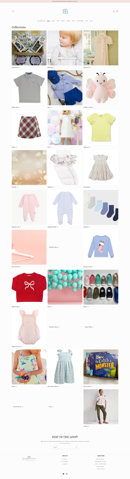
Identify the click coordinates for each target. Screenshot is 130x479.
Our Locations (64, 461)
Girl (49, 147)
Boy (49, 107)
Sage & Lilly (15, 307)
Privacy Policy (100, 466)
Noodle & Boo (53, 247)
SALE (49, 307)
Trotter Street (17, 407)
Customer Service (100, 459)
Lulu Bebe (86, 187)
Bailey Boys (15, 107)
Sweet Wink (88, 327)
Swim (13, 386)
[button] (13, 11)
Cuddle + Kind (87, 107)
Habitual (86, 147)
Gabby (13, 147)
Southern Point (53, 327)
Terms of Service (101, 468)
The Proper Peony (53, 386)
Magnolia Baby (52, 227)
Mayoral (85, 227)
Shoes (85, 307)
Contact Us (65, 463)
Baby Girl (86, 67)
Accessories (15, 67)
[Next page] (68, 433)
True (50, 407)
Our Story (64, 459)
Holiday (14, 187)
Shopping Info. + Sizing (100, 461)
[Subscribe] (76, 447)
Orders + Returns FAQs (100, 463)
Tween (85, 426)
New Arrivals (15, 267)
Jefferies (50, 187)
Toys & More (87, 386)
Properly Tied (87, 267)
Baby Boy (50, 67)
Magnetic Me (15, 227)
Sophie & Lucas (16, 346)
